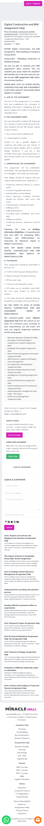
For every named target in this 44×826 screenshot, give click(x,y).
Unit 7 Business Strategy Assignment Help (20, 653)
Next (18, 44)
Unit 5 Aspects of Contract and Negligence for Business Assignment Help (20, 538)
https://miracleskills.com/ (15, 414)
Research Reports (22, 738)
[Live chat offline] (38, 820)
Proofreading (22, 732)
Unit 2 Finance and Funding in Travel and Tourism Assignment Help (21, 687)
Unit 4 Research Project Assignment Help (22, 623)
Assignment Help (22, 807)
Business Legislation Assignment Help (23, 338)
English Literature (22, 779)
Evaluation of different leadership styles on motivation (21, 669)
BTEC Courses (22, 773)
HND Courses (22, 767)
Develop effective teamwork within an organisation (20, 606)
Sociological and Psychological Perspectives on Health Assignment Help (21, 343)
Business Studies (22, 747)
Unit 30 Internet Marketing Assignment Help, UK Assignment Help (21, 637)
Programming (22, 797)
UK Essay (22, 729)
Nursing (22, 750)
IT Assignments (22, 794)
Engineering (22, 759)
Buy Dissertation (22, 735)
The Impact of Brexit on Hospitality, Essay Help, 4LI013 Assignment (19, 557)
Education (22, 788)
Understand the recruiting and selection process (21, 591)
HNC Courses (22, 770)
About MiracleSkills (22, 801)
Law (19, 756)
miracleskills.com (13, 714)
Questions (22, 813)
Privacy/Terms (22, 810)
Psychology (22, 753)
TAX (24, 756)
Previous (7, 44)
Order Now (13, 456)
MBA (22, 776)
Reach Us (22, 804)
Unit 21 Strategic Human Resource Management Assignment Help (19, 573)
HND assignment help (24, 77)
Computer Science (22, 791)
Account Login (14, 435)
